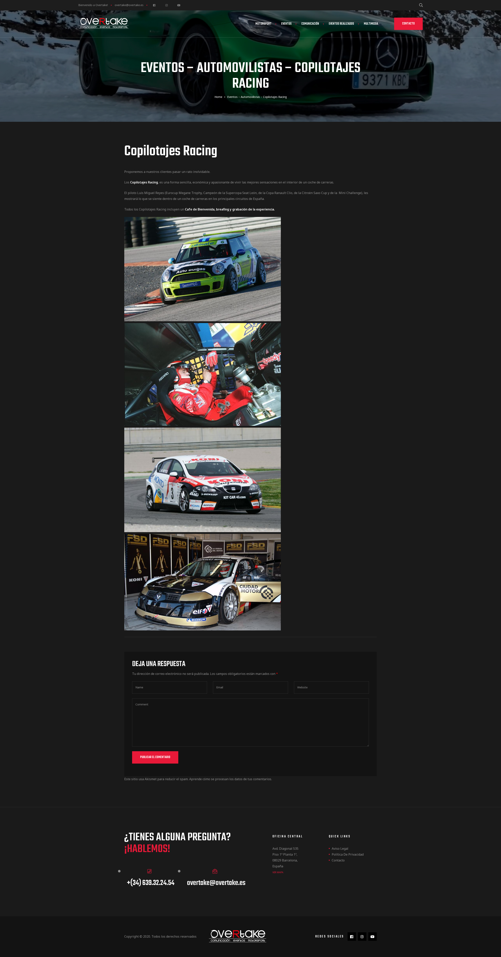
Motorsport (263, 23)
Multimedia (371, 23)
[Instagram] (166, 5)
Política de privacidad (348, 854)
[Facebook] (154, 5)
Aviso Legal (340, 848)
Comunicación (310, 23)
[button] (408, 24)
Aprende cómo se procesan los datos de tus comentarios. (230, 779)
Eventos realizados (341, 23)
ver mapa (277, 872)
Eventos (286, 23)
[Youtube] (179, 5)
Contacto (338, 860)
